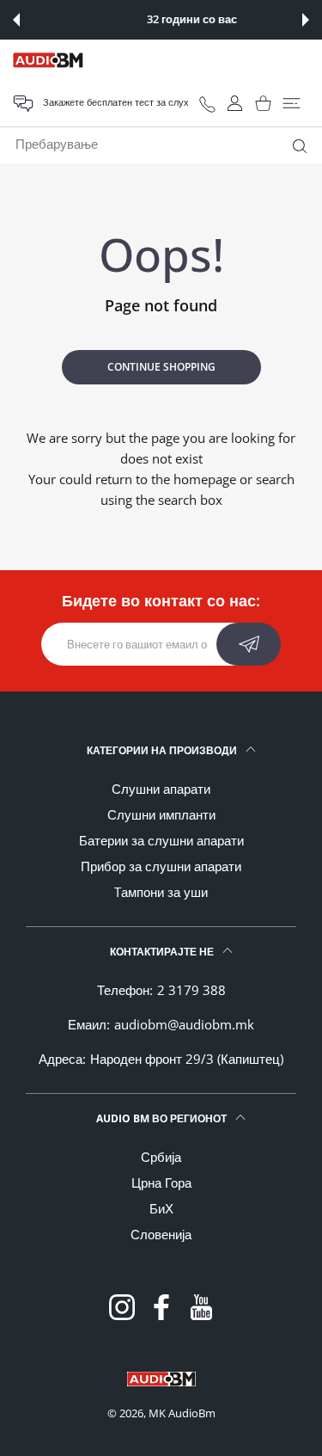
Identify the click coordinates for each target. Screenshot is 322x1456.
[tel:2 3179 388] (207, 103)
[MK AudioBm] (48, 60)
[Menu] (291, 103)
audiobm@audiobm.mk (184, 1024)
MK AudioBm (182, 1413)
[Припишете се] (248, 644)
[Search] (295, 146)
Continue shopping (161, 366)
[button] (16, 20)
